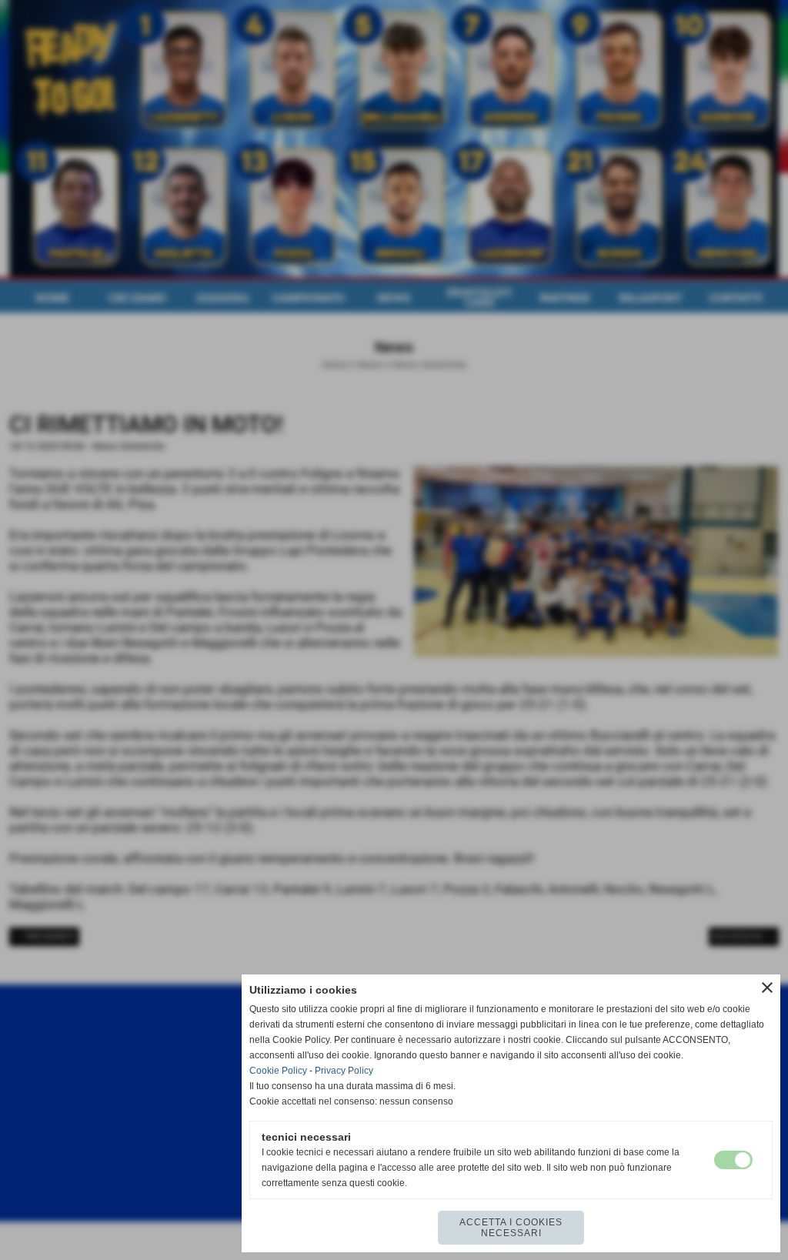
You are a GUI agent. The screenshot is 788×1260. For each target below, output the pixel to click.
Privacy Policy (344, 1070)
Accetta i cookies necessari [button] (511, 1227)
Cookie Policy (278, 1070)
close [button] (767, 987)
